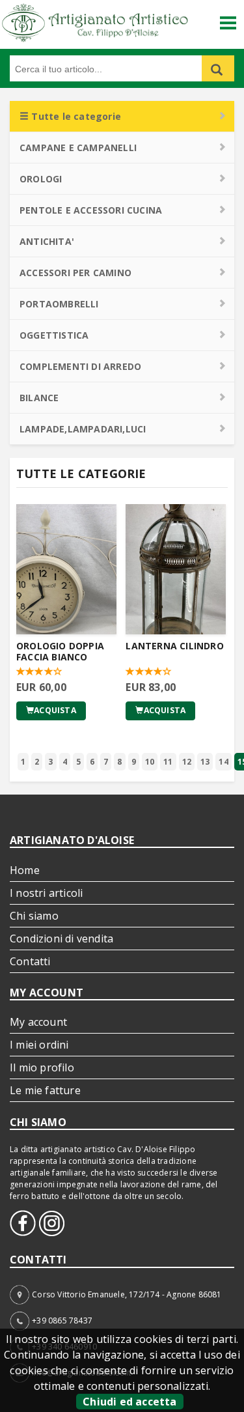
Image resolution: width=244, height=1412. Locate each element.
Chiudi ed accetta (129, 1401)
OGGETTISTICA (54, 335)
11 (167, 761)
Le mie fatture (45, 1090)
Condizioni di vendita (61, 938)
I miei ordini (39, 1045)
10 (149, 761)
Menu (228, 18)
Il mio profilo (42, 1067)
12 (186, 761)
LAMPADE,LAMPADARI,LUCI (83, 429)
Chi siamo (34, 916)
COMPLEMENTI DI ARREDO (80, 366)
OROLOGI (41, 179)
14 (223, 761)
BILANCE (39, 397)
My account (38, 1022)
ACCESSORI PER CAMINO (75, 272)
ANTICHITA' (47, 241)
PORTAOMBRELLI (59, 304)
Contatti (30, 961)
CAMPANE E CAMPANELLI (78, 147)
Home (25, 870)
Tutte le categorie (75, 116)
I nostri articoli (46, 893)
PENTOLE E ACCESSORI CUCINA (91, 210)
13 (205, 761)
